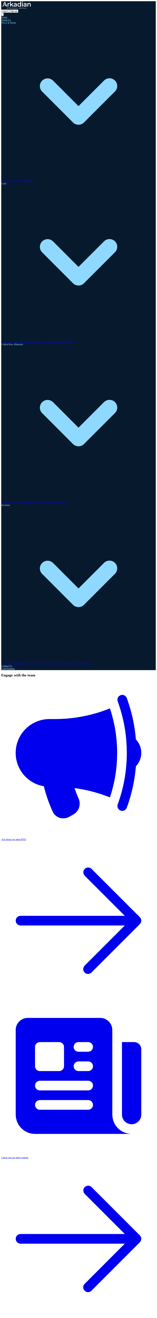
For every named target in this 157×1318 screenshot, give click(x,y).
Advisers (87, 663)
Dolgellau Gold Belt (64, 341)
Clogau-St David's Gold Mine (15, 341)
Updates (21, 180)
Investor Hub (7, 663)
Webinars (29, 180)
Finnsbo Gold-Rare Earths (45, 502)
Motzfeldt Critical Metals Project (17, 502)
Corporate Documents (72, 663)
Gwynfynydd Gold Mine (42, 341)
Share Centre (55, 663)
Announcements (9, 180)
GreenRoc (63, 502)
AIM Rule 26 (20, 663)
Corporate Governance (38, 663)
